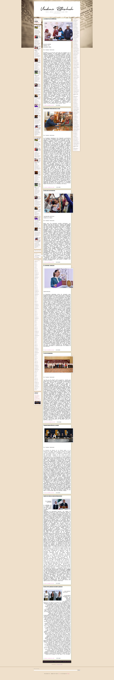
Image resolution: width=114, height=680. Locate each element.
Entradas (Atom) (59, 664)
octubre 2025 (75, 34)
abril (35, 267)
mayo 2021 (75, 100)
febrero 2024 (75, 60)
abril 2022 (74, 84)
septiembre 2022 (75, 77)
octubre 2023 (75, 65)
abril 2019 (74, 136)
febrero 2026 (75, 28)
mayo (35, 265)
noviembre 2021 (75, 91)
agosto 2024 (75, 54)
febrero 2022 (75, 87)
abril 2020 (74, 119)
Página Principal (58, 661)
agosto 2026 (75, 20)
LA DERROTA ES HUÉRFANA (49, 19)
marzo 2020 (75, 120)
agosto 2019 (75, 130)
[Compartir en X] (58, 187)
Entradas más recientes (48, 661)
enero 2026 (75, 30)
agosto (36, 261)
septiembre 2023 (75, 67)
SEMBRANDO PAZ (39, 26)
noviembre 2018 (75, 143)
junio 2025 (74, 40)
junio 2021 (74, 99)
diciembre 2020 (75, 107)
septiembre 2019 (75, 129)
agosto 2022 (75, 78)
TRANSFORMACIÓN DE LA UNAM (51, 425)
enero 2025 (75, 47)
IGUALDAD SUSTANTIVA (49, 190)
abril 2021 (74, 102)
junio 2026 (74, 23)
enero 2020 (75, 123)
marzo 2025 (75, 44)
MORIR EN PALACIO (36, 393)
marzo (35, 268)
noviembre (36, 274)
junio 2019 (74, 133)
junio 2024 (74, 57)
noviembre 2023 (75, 64)
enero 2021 (75, 106)
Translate (37, 257)
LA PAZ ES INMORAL (48, 353)
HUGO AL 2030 (39, 116)
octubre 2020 (75, 110)
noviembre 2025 (75, 33)
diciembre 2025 (75, 31)
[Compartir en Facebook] (58, 105)
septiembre (36, 277)
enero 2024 (75, 61)
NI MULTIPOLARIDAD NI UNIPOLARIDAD (53, 586)
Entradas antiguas (66, 661)
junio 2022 (74, 81)
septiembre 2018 (75, 146)
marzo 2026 (75, 27)
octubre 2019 (75, 127)
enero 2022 (75, 88)
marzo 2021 (75, 103)
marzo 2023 (75, 71)
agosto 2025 (75, 37)
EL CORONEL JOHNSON (48, 265)
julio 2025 (74, 38)
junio (35, 264)
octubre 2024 (75, 51)
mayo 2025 (75, 41)
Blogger (68, 673)
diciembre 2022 (75, 75)
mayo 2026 (75, 24)
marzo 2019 (75, 137)
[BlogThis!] (57, 105)
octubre (36, 275)
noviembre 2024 (75, 50)
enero (35, 271)
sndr (59, 673)
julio (35, 297)
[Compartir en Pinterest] (59, 105)
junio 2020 (74, 116)
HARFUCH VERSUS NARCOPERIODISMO (52, 496)
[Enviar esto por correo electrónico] (56, 105)
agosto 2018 (75, 148)
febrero (36, 270)
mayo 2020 (75, 117)
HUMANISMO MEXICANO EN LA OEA (51, 108)
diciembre (36, 304)
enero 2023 (75, 74)
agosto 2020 (75, 113)
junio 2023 (74, 68)
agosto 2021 (75, 96)
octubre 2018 (75, 144)
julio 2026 (74, 21)
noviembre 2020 (75, 109)
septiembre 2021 (75, 94)
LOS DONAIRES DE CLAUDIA (39, 37)
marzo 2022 (75, 85)
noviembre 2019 (75, 126)
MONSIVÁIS (39, 94)
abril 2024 (74, 58)
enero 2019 (75, 140)
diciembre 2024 (75, 48)
